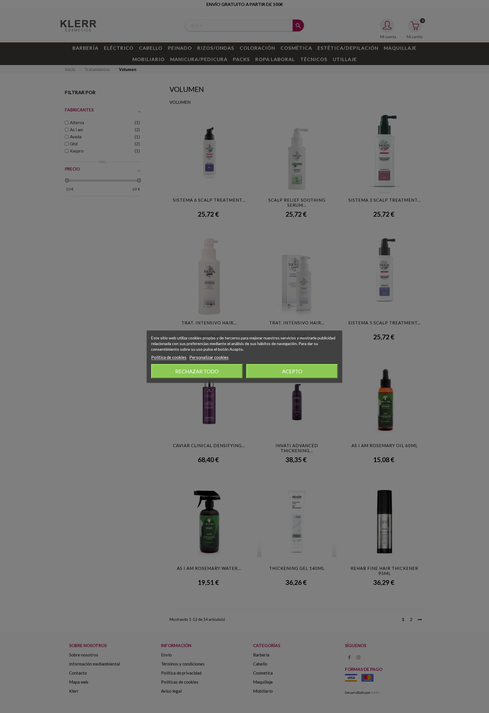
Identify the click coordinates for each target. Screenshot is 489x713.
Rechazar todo (196, 371)
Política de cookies (168, 356)
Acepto (292, 371)
